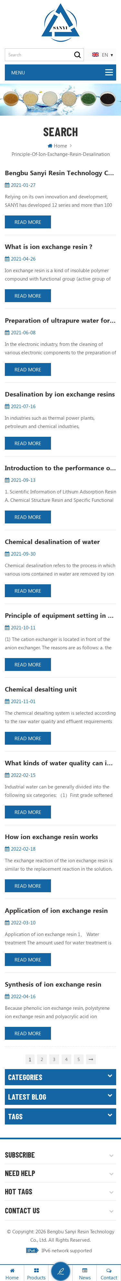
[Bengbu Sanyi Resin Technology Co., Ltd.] (60, 22)
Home (60, 145)
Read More (28, 222)
